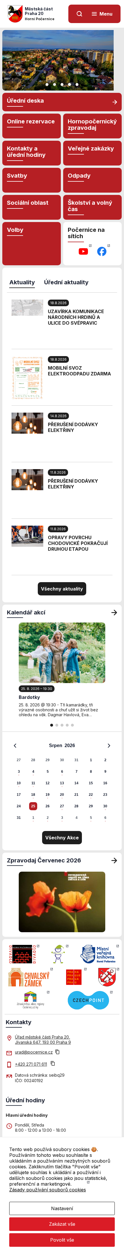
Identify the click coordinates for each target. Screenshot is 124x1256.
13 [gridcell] (62, 783)
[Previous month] (15, 745)
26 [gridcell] (48, 806)
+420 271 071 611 (31, 1064)
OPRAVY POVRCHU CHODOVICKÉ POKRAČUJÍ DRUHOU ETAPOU (78, 543)
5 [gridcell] (48, 772)
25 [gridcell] (33, 806)
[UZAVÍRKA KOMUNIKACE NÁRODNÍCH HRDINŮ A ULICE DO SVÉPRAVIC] (27, 307)
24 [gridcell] (19, 806)
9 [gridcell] (105, 772)
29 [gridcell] (48, 760)
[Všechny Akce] (114, 612)
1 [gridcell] (91, 760)
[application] (62, 781)
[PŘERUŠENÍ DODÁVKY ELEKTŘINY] (27, 423)
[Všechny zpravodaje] (114, 860)
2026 (70, 745)
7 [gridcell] (77, 772)
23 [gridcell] (105, 795)
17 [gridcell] (19, 795)
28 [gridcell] (33, 760)
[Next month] (109, 745)
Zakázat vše (62, 1224)
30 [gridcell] (62, 760)
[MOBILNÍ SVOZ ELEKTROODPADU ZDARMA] (27, 377)
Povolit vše (62, 1240)
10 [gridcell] (19, 783)
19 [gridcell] (48, 795)
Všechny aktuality (62, 589)
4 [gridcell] (33, 772)
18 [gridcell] (33, 795)
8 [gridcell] (91, 772)
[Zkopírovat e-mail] (57, 1052)
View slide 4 (69, 84)
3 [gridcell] (19, 772)
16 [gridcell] (105, 783)
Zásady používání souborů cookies (47, 1190)
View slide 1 (47, 84)
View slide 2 (54, 84)
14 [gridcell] (76, 783)
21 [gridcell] (76, 795)
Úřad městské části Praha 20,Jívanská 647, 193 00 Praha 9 (43, 1040)
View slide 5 (77, 84)
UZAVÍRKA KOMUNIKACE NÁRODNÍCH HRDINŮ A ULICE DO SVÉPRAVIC (76, 317)
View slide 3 (62, 84)
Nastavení (62, 1208)
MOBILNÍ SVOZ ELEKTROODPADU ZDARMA (79, 371)
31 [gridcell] (76, 760)
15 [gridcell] (91, 783)
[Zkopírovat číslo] (52, 1064)
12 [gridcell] (48, 783)
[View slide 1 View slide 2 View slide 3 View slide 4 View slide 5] (62, 60)
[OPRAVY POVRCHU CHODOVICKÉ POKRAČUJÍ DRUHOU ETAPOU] (27, 536)
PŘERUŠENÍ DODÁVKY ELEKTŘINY (73, 427)
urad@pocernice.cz (34, 1052)
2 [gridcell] (105, 760)
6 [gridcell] (62, 772)
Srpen (55, 745)
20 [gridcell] (62, 795)
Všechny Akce (62, 838)
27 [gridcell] (19, 760)
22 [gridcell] (91, 795)
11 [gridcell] (33, 783)
